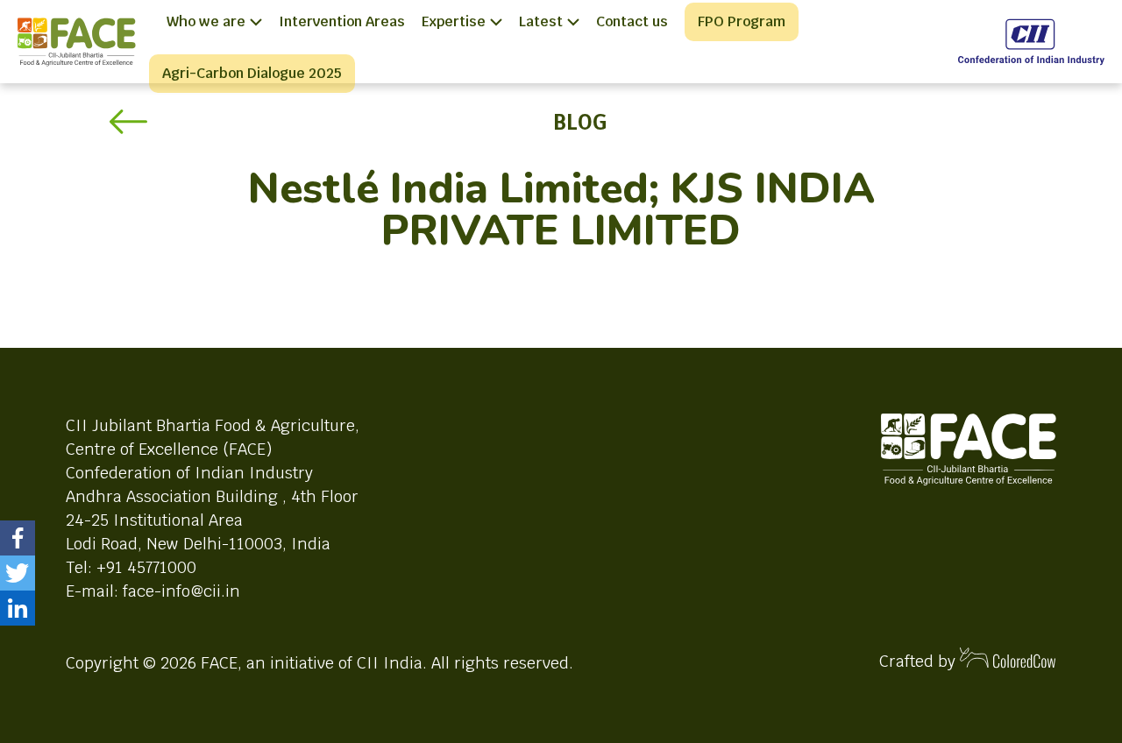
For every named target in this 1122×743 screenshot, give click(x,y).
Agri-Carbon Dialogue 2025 (252, 73)
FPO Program (741, 21)
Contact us (632, 21)
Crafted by (919, 661)
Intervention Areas (342, 21)
